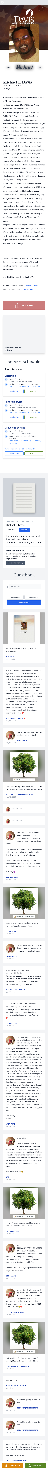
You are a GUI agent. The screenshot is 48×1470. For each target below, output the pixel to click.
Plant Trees (34, 391)
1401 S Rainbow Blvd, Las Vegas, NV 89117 (26, 386)
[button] (24, 628)
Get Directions (14, 391)
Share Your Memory (15, 563)
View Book (11, 530)
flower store (29, 289)
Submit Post (24, 602)
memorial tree (31, 285)
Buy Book (24, 530)
